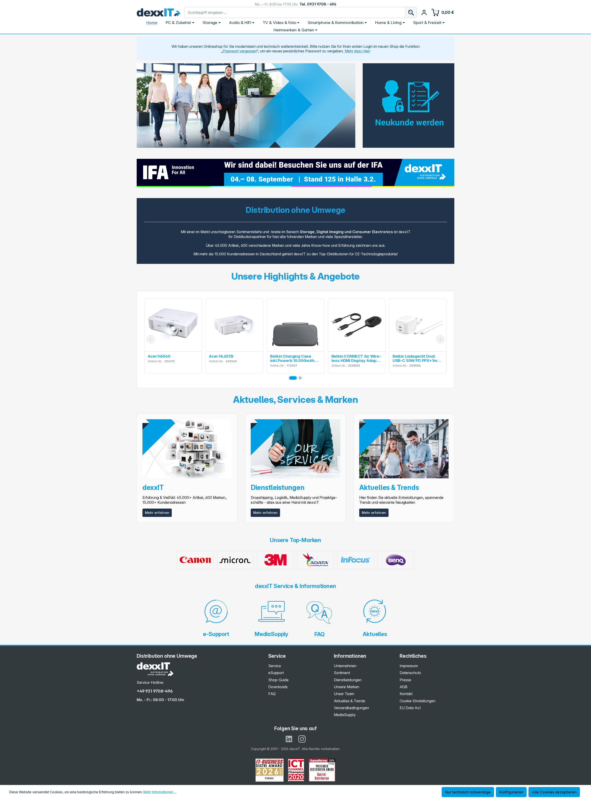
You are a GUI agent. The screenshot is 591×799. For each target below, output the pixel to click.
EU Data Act (410, 708)
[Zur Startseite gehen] (159, 12)
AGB (403, 686)
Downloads (278, 686)
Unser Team (344, 693)
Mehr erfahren (157, 512)
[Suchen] (411, 12)
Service (274, 665)
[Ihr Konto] (424, 12)
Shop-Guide (278, 680)
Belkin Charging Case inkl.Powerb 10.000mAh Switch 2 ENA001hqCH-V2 (294, 358)
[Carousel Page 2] (300, 378)
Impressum (409, 665)
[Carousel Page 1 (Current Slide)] (293, 378)
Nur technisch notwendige (468, 792)
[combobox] (294, 12)
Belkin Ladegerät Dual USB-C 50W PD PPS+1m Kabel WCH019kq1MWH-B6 (416, 358)
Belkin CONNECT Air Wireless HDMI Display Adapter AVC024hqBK (356, 358)
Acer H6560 (159, 356)
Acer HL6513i (221, 356)
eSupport (276, 672)
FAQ (272, 693)
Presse (405, 680)
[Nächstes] (440, 339)
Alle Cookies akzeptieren (554, 792)
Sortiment (342, 672)
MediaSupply (345, 714)
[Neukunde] (408, 102)
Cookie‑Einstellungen (417, 701)
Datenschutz (410, 672)
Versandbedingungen (351, 708)
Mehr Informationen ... (159, 792)
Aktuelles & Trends (349, 701)
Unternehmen (345, 665)
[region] (246, 105)
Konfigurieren (511, 792)
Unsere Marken (346, 686)
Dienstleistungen (348, 680)
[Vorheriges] (151, 339)
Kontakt (406, 693)
